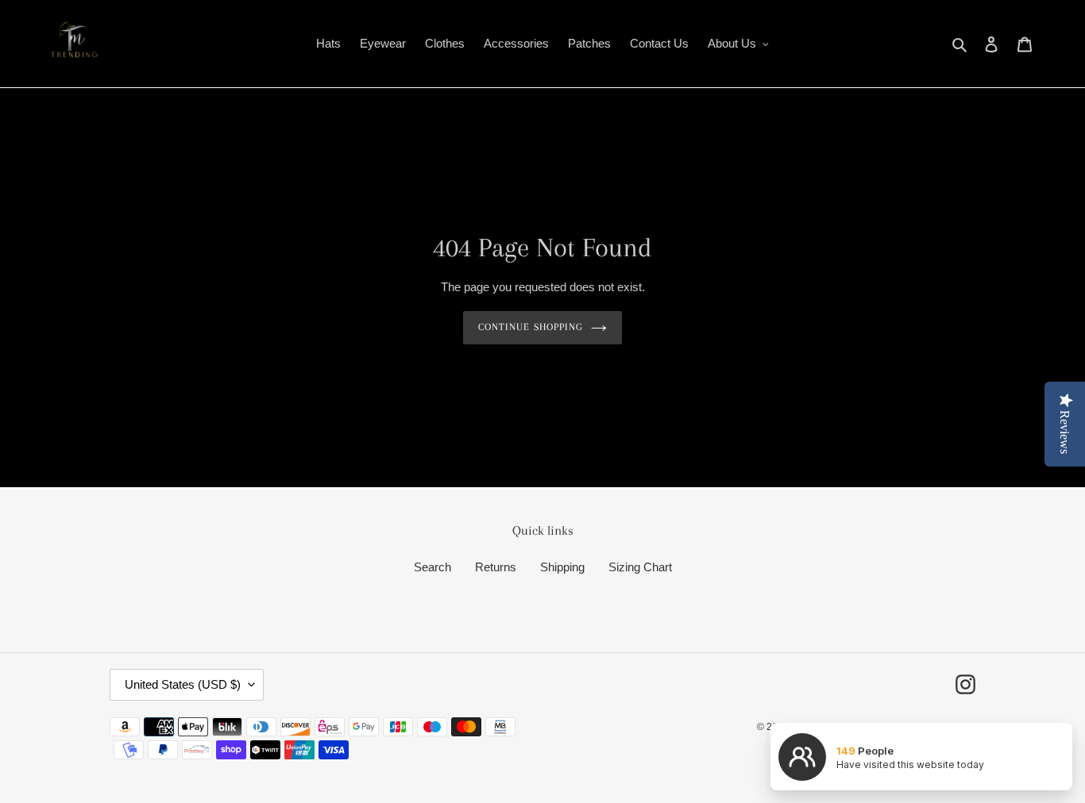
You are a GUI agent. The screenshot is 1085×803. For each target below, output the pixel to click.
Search (432, 567)
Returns (495, 567)
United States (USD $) (183, 684)
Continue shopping (530, 326)
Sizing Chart (640, 567)
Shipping (562, 567)
